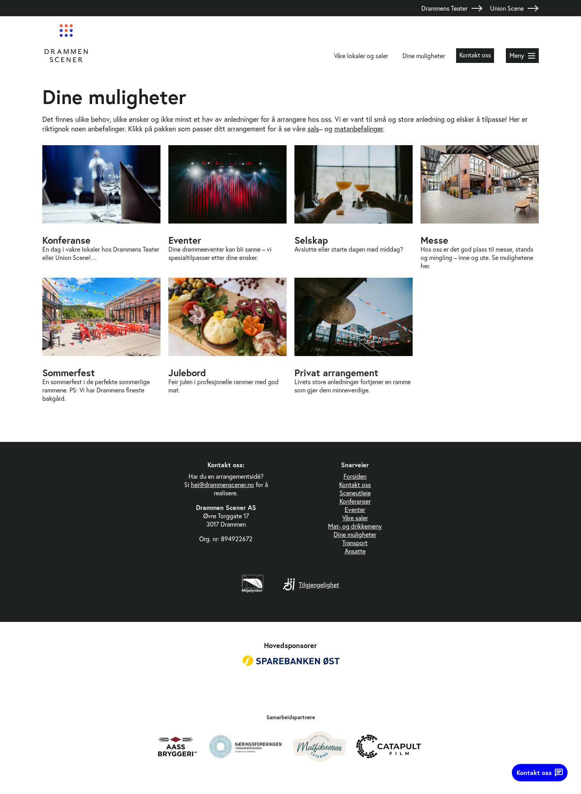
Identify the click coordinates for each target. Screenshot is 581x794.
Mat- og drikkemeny (355, 526)
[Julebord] (227, 340)
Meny (516, 55)
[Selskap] (353, 207)
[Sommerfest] (101, 340)
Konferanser (355, 501)
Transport (355, 542)
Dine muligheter (423, 55)
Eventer (355, 509)
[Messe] (480, 207)
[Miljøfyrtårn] (252, 590)
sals (313, 128)
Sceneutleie (355, 493)
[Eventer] (227, 207)
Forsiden (354, 476)
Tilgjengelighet (319, 584)
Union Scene (507, 8)
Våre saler (355, 518)
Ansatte (355, 551)
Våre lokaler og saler (361, 55)
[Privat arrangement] (353, 340)
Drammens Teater (444, 8)
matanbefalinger (358, 128)
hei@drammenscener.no (222, 484)
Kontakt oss (475, 55)
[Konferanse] (101, 207)
